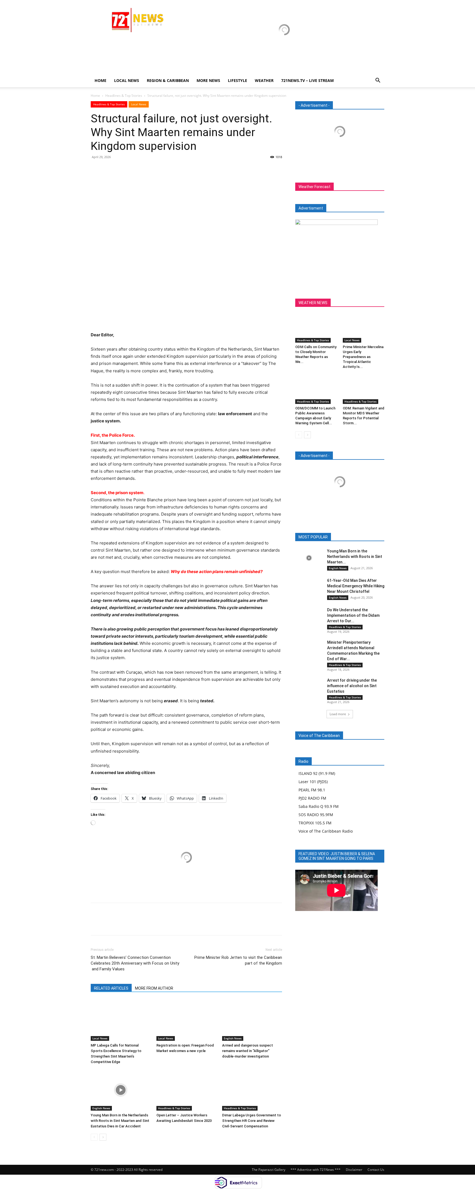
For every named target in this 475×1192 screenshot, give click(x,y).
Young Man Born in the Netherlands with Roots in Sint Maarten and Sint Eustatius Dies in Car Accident (120, 1120)
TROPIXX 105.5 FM (315, 822)
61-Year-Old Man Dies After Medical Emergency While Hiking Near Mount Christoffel (355, 586)
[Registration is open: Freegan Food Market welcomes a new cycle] (186, 1020)
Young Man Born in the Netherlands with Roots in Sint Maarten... (354, 556)
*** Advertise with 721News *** (316, 1169)
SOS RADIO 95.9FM (316, 814)
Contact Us (376, 1169)
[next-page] (103, 1137)
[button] (377, 81)
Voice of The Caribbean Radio (326, 831)
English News (233, 1038)
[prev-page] (94, 1137)
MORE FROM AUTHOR (154, 988)
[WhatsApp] (134, 169)
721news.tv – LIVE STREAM (307, 80)
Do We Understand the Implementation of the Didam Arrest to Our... (353, 615)
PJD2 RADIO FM (312, 798)
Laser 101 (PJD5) (313, 781)
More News (208, 80)
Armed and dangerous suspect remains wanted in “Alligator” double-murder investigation (247, 1050)
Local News (126, 80)
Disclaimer (354, 1169)
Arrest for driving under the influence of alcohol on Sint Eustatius (352, 685)
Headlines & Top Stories (123, 95)
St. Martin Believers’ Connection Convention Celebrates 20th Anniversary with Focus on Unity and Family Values (135, 963)
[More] (147, 169)
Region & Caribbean (168, 80)
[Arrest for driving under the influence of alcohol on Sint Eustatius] (309, 687)
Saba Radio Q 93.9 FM (319, 806)
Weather (264, 80)
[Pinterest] (121, 169)
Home (100, 80)
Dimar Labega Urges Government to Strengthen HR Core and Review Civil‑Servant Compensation (251, 1120)
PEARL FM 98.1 (312, 789)
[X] (108, 169)
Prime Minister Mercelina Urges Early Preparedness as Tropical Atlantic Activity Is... (363, 357)
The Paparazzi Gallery (268, 1169)
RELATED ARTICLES (111, 988)
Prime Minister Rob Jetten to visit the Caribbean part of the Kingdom (238, 960)
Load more (338, 714)
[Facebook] (96, 169)
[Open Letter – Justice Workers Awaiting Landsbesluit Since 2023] (186, 1090)
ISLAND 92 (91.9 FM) (317, 773)
